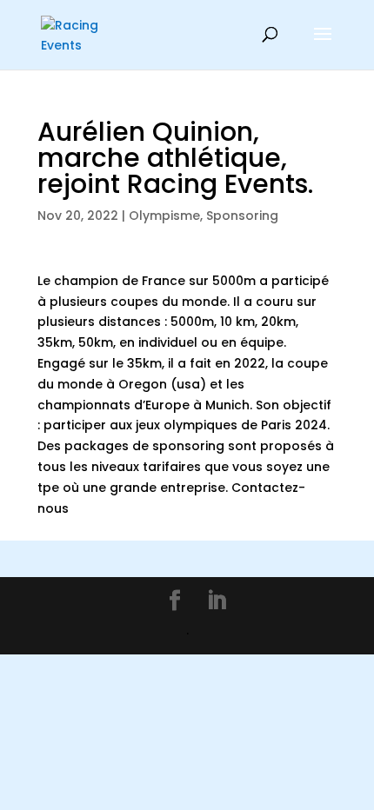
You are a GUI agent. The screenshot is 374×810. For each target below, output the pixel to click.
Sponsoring (242, 215)
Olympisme (164, 215)
